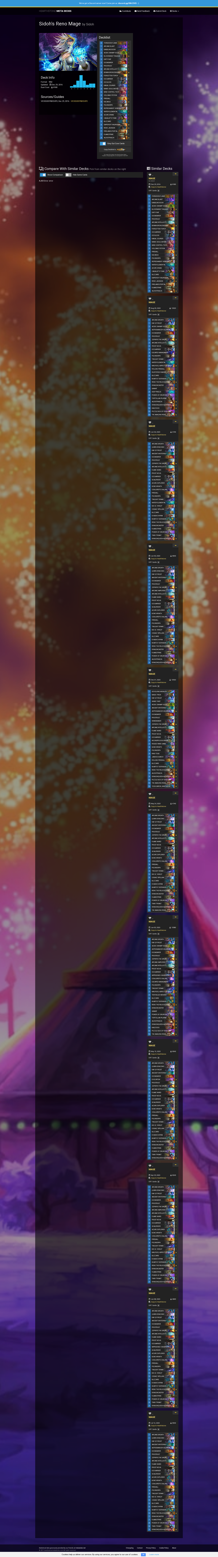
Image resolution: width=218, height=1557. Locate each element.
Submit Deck (160, 11)
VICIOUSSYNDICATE (79, 101)
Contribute (126, 11)
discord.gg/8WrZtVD (127, 3)
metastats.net (81, 1548)
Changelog (129, 1548)
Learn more (154, 1554)
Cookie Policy (164, 1548)
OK (143, 1554)
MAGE (152, 178)
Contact (140, 1548)
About (174, 1548)
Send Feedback (143, 11)
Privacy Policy (151, 1548)
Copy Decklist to (110, 149)
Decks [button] (175, 11)
